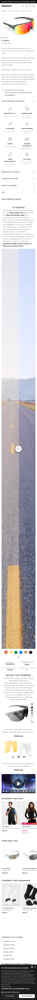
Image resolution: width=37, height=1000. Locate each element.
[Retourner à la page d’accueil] (6, 6)
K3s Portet (6, 868)
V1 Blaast (6, 826)
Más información (6, 986)
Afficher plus (18, 736)
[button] (18, 989)
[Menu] (33, 6)
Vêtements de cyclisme (12, 937)
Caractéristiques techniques (13, 101)
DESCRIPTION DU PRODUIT (11, 172)
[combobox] (32, 967)
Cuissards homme (9, 941)
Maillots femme (8, 952)
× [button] (35, 967)
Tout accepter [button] (27, 996)
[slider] (9, 791)
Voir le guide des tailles (11, 199)
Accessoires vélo (8, 959)
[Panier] (27, 6)
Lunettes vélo (7, 955)
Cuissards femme (9, 945)
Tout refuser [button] (10, 996)
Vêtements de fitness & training (16, 964)
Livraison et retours (10, 178)
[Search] (23, 6)
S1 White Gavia (7, 908)
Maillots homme (8, 948)
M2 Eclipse (26, 826)
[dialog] (18, 982)
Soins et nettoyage (9, 185)
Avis (3, 192)
